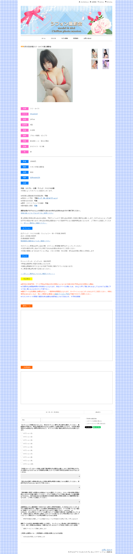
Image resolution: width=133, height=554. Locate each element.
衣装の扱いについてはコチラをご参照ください (37, 213)
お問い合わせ (87, 38)
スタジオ (53, 38)
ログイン (101, 2)
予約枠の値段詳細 (91, 418)
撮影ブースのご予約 (62, 294)
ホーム (43, 38)
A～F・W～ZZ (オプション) (47, 198)
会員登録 (94, 2)
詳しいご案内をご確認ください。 (35, 223)
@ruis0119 (34, 114)
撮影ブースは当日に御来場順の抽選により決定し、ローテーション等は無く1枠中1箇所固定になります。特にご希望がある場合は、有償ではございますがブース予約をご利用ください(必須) (50, 524)
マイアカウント (85, 2)
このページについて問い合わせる (95, 423)
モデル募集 (64, 38)
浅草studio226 (35, 177)
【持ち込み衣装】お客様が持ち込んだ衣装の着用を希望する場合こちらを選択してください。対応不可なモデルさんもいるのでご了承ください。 (50, 482)
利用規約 (75, 38)
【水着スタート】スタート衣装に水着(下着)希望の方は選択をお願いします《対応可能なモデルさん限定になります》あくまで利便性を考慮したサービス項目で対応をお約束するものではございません (50, 470)
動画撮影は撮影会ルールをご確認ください (35, 241)
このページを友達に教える (94, 421)
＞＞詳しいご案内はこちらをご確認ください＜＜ (38, 274)
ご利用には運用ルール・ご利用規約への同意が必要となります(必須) (42, 533)
